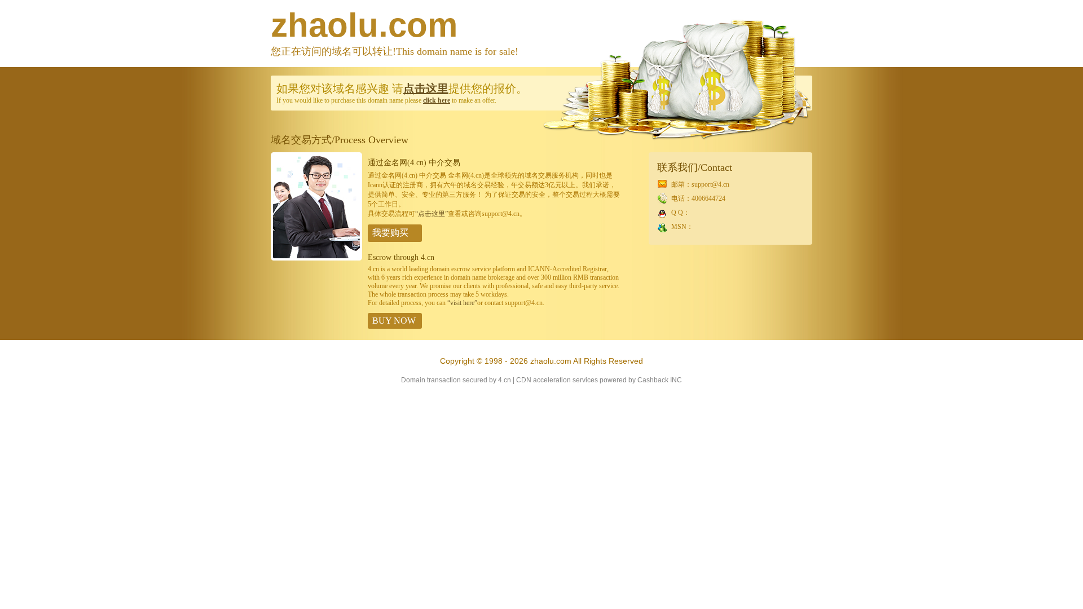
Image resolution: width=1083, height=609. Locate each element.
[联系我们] (316, 258)
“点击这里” (431, 214)
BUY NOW (394, 320)
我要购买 (390, 232)
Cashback (652, 380)
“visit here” (462, 303)
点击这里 (425, 88)
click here (436, 100)
